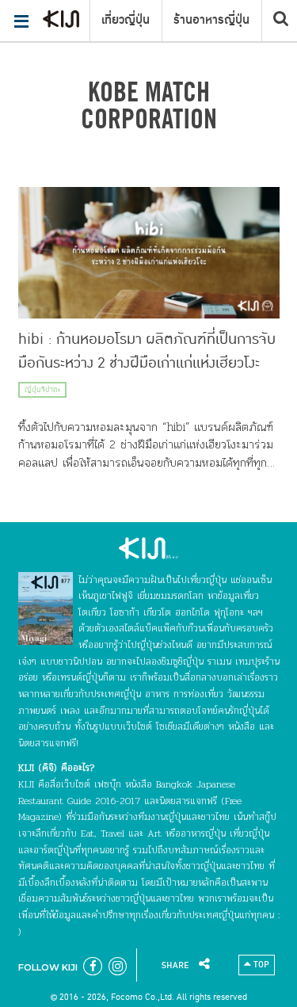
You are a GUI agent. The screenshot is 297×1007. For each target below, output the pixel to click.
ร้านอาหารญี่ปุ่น (211, 20)
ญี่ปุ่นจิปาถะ (42, 389)
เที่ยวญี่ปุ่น (125, 20)
